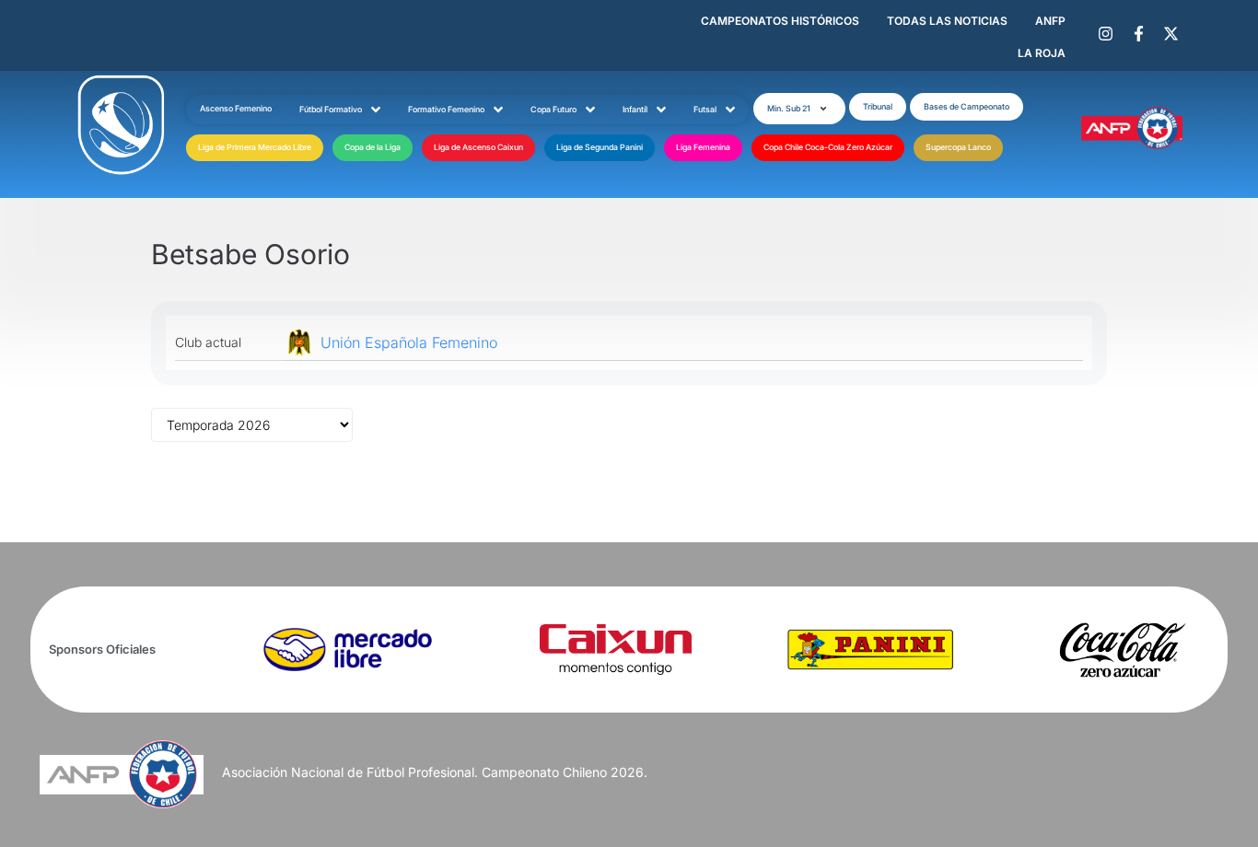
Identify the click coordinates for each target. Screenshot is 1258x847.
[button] (799, 108)
